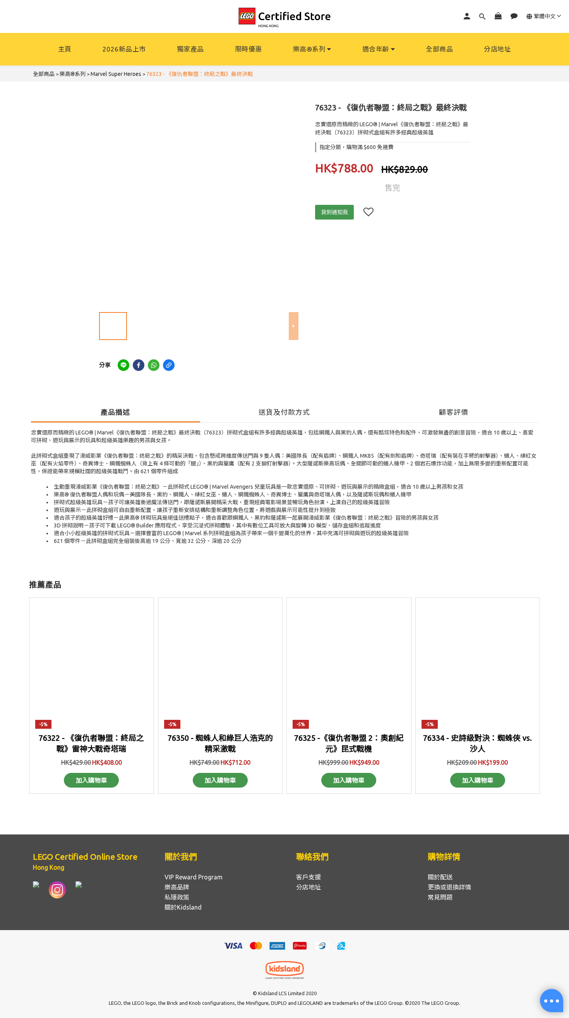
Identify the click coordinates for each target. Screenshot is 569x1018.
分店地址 (497, 49)
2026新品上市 (124, 49)
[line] (123, 365)
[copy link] (169, 365)
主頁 (65, 49)
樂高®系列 (309, 49)
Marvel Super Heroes (116, 74)
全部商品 (439, 49)
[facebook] (138, 365)
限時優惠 (248, 49)
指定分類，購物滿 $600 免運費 (356, 147)
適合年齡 (375, 49)
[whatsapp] (153, 365)
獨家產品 (190, 49)
